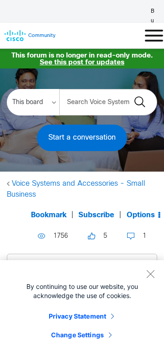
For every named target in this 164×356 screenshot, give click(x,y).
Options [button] (141, 215)
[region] (82, 308)
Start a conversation (82, 137)
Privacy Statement (77, 316)
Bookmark (49, 215)
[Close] (150, 273)
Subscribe (96, 215)
